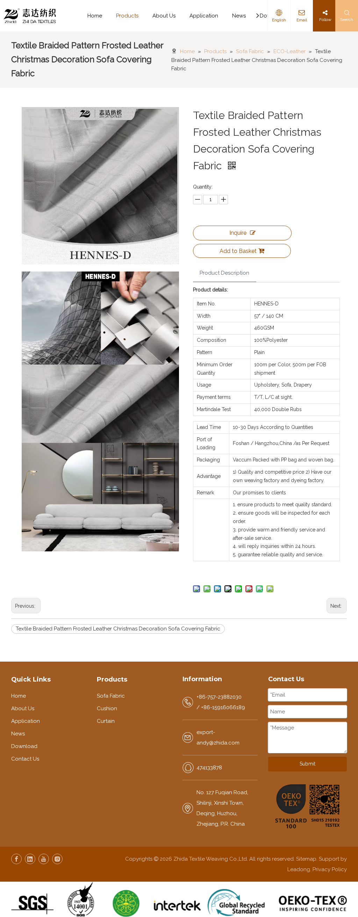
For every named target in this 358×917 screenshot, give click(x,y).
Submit (307, 764)
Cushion (107, 708)
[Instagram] (57, 859)
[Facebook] (16, 859)
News (239, 16)
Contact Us (25, 759)
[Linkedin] (30, 859)
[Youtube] (43, 859)
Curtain (106, 721)
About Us (164, 16)
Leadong (298, 869)
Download (24, 746)
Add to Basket (238, 251)
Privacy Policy (330, 869)
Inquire (237, 233)
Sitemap (306, 859)
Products (127, 16)
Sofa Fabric (111, 696)
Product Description (224, 273)
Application (203, 16)
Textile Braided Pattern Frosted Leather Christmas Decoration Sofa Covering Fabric (118, 629)
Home (94, 16)
